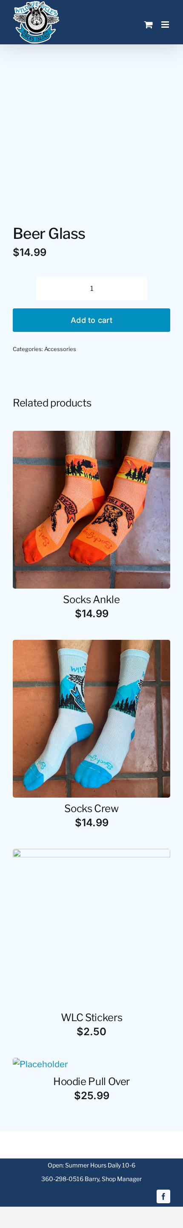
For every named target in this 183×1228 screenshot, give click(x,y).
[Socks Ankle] (91, 437)
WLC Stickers (92, 1017)
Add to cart (91, 320)
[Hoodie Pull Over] (40, 1064)
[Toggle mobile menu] (165, 24)
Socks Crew (91, 808)
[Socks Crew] (91, 646)
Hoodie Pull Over (91, 1081)
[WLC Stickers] (91, 855)
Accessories (60, 348)
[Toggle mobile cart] (148, 24)
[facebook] (163, 1196)
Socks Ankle (91, 599)
